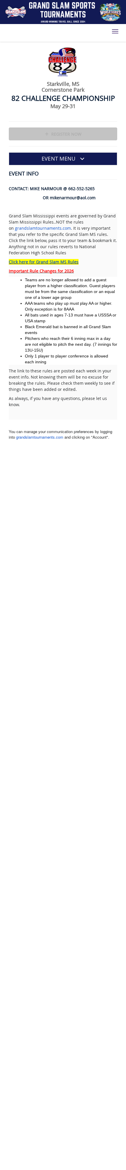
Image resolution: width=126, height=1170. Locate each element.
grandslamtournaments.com (43, 228)
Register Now (65, 134)
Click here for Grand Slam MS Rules (44, 262)
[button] (63, 158)
